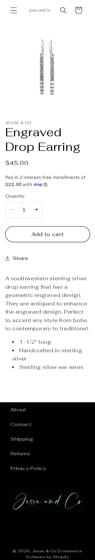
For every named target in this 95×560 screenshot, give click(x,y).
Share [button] (20, 258)
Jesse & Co (44, 551)
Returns (20, 453)
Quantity (15, 196)
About (18, 410)
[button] (13, 10)
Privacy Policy (28, 468)
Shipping (22, 439)
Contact (21, 424)
